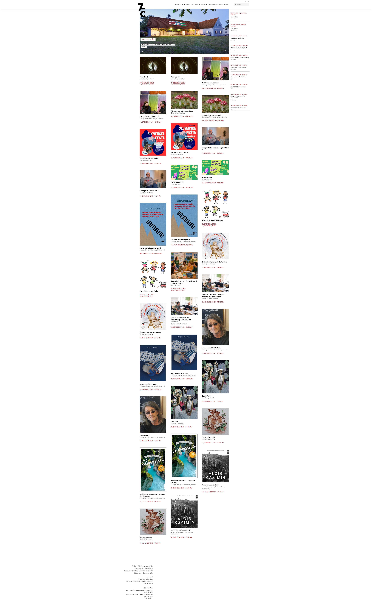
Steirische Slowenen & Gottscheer (214, 262)
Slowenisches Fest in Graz (238, 77)
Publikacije (224, 4)
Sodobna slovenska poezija (180, 240)
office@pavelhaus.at (147, 581)
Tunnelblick (234, 17)
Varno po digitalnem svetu (238, 107)
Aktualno (186, 4)
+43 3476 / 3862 (135, 581)
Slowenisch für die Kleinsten (212, 220)
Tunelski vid (234, 28)
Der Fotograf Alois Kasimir (180, 530)
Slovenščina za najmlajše (149, 291)
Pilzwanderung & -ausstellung (240, 57)
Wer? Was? (195, 4)
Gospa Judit (206, 396)
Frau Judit (174, 422)
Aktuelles (177, 4)
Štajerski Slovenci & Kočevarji (150, 332)
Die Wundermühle (208, 437)
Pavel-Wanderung (177, 182)
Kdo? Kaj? (204, 4)
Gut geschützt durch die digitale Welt (215, 148)
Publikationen (213, 4)
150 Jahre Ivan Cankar (237, 38)
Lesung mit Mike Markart (211, 348)
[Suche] (235, 4)
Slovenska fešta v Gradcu (238, 86)
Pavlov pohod (207, 178)
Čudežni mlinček (146, 538)
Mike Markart (144, 435)
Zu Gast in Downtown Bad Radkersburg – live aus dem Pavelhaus (181, 320)
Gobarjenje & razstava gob (239, 67)
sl (248, 1)
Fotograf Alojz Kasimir (210, 485)
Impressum (148, 598)
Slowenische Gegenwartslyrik (150, 248)
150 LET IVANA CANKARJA (239, 48)
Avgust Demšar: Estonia (148, 384)
